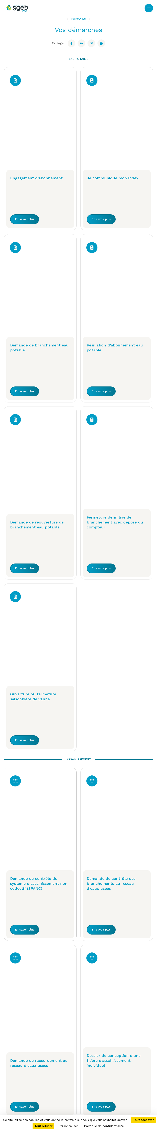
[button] (148, 8)
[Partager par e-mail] (91, 43)
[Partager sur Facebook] (71, 43)
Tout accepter (143, 1120)
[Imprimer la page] (101, 43)
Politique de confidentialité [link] (104, 1126)
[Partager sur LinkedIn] (81, 43)
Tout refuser (43, 1126)
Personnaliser (68, 1126)
